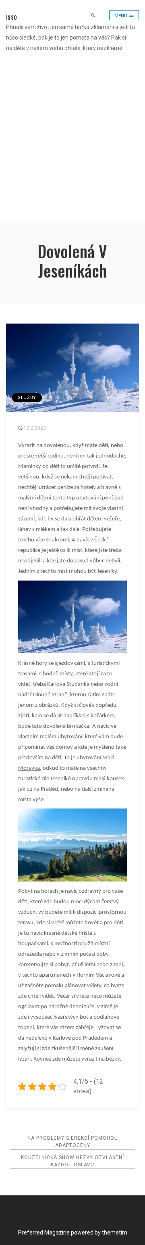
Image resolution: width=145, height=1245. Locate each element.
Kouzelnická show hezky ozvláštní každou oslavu (72, 1161)
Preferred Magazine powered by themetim (72, 1232)
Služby (27, 397)
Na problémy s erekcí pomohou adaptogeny (72, 1141)
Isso (11, 17)
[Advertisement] (72, 144)
